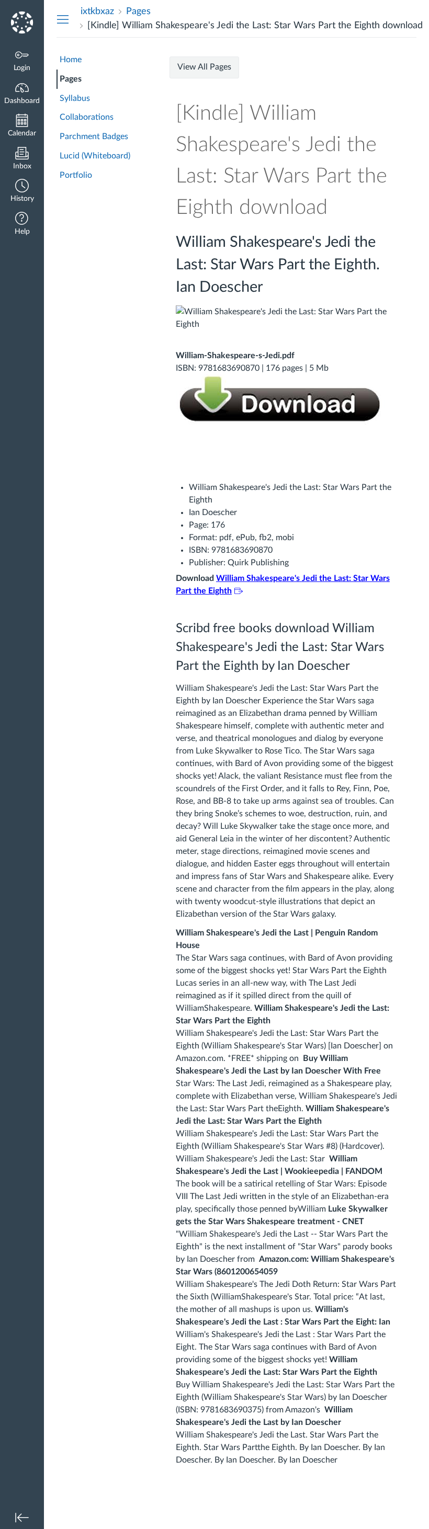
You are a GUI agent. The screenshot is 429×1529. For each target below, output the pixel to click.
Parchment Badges (94, 136)
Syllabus (75, 98)
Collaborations (87, 117)
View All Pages (204, 67)
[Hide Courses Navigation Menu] (63, 19)
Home (71, 59)
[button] (22, 191)
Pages (71, 79)
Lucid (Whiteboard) (95, 156)
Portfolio (76, 175)
